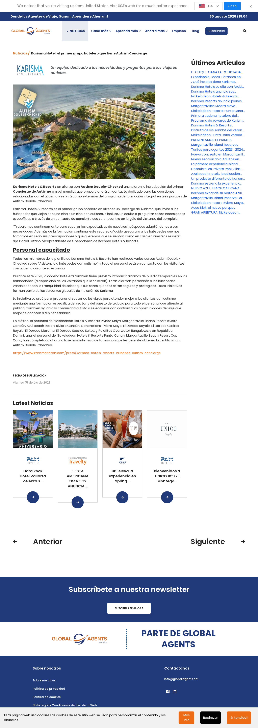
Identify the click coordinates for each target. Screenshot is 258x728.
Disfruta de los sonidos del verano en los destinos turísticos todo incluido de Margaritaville (217, 130)
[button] (209, 6)
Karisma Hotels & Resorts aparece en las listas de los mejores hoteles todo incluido (214, 125)
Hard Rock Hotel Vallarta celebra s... (33, 476)
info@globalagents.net (181, 679)
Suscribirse (216, 31)
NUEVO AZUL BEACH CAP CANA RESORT (215, 188)
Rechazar (210, 717)
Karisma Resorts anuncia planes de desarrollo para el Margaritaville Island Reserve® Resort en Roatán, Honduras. (216, 101)
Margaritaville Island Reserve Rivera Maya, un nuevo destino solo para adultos (215, 144)
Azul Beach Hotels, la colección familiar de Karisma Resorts (215, 173)
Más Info (186, 717)
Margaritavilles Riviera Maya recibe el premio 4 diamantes (214, 106)
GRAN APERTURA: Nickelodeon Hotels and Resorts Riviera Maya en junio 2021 (216, 212)
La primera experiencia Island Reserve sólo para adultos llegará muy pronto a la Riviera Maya (217, 164)
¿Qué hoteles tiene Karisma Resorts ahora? (213, 81)
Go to (232, 6)
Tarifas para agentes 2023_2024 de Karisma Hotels (217, 149)
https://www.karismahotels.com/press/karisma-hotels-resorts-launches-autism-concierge (87, 353)
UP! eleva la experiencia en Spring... (122, 476)
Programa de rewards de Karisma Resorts (217, 120)
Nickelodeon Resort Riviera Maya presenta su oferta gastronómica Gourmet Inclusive (217, 202)
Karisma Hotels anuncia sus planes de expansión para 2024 (216, 91)
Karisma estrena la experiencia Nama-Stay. (215, 183)
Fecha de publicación (30, 375)
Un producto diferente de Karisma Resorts (218, 178)
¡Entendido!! (238, 717)
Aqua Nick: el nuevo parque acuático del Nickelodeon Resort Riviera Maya (216, 207)
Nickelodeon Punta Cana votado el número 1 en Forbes (216, 135)
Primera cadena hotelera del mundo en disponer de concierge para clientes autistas (217, 115)
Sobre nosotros (44, 680)
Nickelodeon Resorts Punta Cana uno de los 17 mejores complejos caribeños (217, 110)
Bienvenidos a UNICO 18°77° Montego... (167, 476)
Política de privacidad (49, 689)
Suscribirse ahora (129, 608)
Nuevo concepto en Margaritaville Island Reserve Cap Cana (218, 154)
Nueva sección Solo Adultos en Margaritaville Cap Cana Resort (216, 159)
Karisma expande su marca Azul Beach (216, 193)
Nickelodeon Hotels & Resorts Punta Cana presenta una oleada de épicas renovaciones (217, 96)
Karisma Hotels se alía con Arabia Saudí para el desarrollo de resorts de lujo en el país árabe (217, 86)
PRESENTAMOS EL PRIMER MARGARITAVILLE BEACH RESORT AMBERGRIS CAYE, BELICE (216, 140)
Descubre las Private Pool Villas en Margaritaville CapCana (215, 169)
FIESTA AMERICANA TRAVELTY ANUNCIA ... (77, 478)
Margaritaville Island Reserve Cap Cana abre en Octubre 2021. (217, 198)
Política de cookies (47, 697)
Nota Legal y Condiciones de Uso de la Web (65, 705)
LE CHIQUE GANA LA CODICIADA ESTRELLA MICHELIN (216, 72)
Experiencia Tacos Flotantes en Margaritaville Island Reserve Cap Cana (217, 77)
